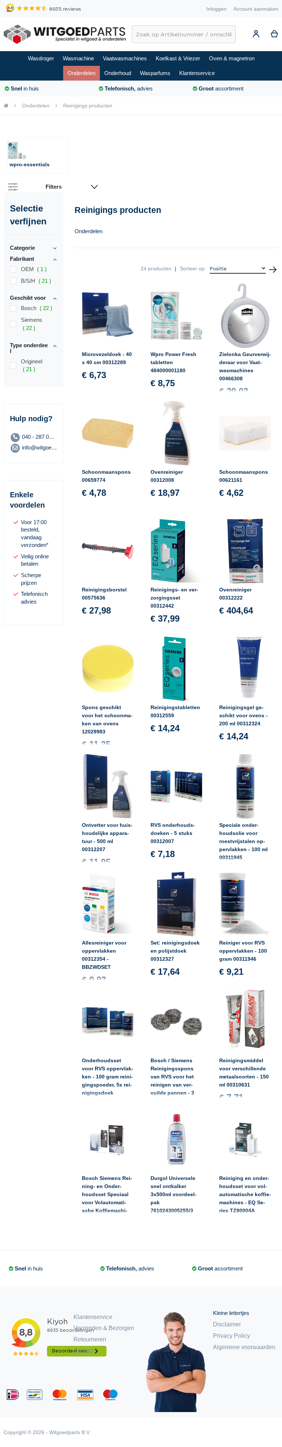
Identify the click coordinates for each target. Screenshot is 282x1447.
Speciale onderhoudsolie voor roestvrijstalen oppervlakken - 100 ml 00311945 (243, 841)
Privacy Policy (231, 1336)
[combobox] (184, 34)
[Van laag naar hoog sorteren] (272, 269)
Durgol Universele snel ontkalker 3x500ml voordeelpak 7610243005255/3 (173, 1194)
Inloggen (216, 9)
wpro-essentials (30, 164)
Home (6, 105)
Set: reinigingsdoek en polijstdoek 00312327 (175, 951)
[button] (256, 35)
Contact (83, 1351)
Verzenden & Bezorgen (103, 1328)
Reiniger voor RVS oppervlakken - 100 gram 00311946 (243, 951)
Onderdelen (36, 106)
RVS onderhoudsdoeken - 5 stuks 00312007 (173, 833)
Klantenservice (92, 1317)
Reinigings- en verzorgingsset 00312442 (174, 598)
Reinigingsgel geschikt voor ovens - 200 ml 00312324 (243, 715)
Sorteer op (192, 268)
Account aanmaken (256, 9)
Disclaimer (227, 1324)
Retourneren (89, 1339)
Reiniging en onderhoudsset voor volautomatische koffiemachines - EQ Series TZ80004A (245, 1194)
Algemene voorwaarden (244, 1347)
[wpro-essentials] (17, 150)
